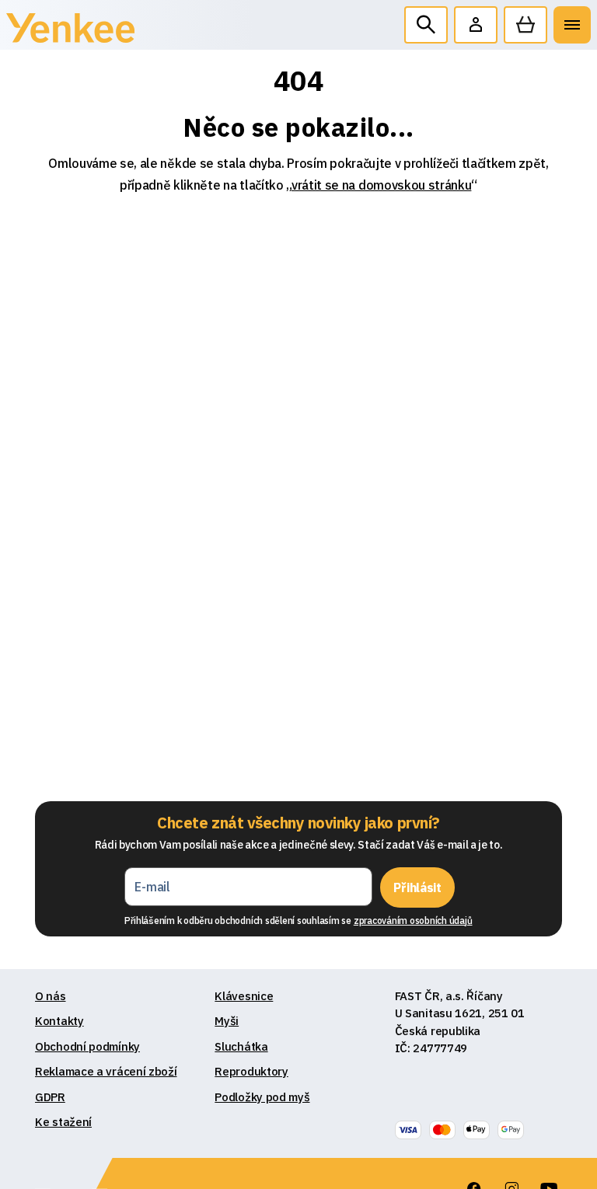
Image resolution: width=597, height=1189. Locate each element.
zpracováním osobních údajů (413, 920)
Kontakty (59, 1020)
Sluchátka (241, 1046)
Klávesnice (244, 996)
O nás (50, 996)
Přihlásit (417, 887)
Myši (227, 1020)
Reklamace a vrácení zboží (106, 1071)
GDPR (50, 1097)
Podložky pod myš (262, 1097)
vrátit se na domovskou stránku (381, 185)
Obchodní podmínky (87, 1046)
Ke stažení (63, 1121)
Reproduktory (251, 1071)
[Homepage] (70, 31)
